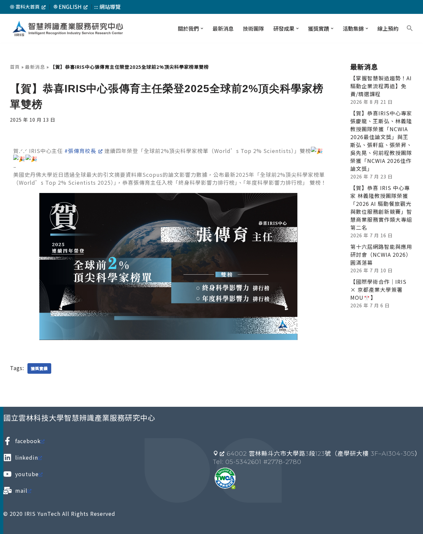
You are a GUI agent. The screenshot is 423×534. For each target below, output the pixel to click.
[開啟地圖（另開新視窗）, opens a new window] (219, 453)
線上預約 (388, 28)
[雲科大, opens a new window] (28, 7)
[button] (202, 28)
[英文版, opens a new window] (71, 7)
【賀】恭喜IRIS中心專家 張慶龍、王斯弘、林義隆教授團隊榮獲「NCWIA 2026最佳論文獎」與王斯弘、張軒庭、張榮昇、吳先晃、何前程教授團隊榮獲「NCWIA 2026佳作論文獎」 (381, 140)
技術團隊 (253, 28)
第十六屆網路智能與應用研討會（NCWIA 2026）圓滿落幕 (381, 254)
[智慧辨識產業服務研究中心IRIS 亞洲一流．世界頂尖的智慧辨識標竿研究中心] (68, 28)
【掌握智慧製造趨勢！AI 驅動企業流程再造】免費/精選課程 (381, 86)
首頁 (15, 66)
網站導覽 (110, 7)
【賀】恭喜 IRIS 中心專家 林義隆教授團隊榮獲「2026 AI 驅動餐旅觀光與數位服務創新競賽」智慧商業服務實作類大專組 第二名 (381, 207)
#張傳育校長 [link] (80, 151)
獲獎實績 (39, 368)
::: (96, 7)
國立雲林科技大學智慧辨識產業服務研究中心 (79, 417)
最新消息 (223, 28)
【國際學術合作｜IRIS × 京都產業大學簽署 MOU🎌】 (378, 289)
